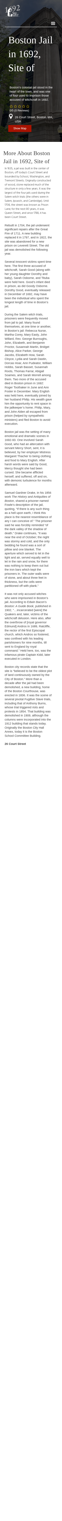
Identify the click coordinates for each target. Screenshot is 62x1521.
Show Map (19, 128)
